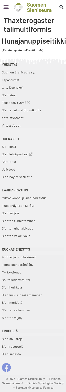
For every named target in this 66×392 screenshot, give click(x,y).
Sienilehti (9, 147)
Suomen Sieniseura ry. (18, 72)
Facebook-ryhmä (14, 103)
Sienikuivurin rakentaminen (22, 295)
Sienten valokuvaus (16, 236)
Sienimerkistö (12, 302)
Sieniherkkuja (12, 287)
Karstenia (9, 162)
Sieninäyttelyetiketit (17, 177)
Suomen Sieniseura (39, 7)
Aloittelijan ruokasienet (19, 257)
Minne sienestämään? (17, 264)
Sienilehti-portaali (15, 154)
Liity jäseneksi (12, 87)
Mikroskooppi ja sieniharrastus (24, 198)
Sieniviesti (10, 95)
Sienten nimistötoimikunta (21, 110)
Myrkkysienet (11, 272)
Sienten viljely (12, 318)
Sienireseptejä (12, 346)
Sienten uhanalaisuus (17, 228)
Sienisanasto (11, 354)
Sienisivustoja (12, 339)
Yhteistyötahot (13, 118)
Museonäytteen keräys (18, 206)
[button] (6, 7)
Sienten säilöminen (16, 310)
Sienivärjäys (10, 213)
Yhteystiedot (11, 125)
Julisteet (8, 169)
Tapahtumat (10, 80)
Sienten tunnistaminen (19, 221)
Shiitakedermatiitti (16, 280)
